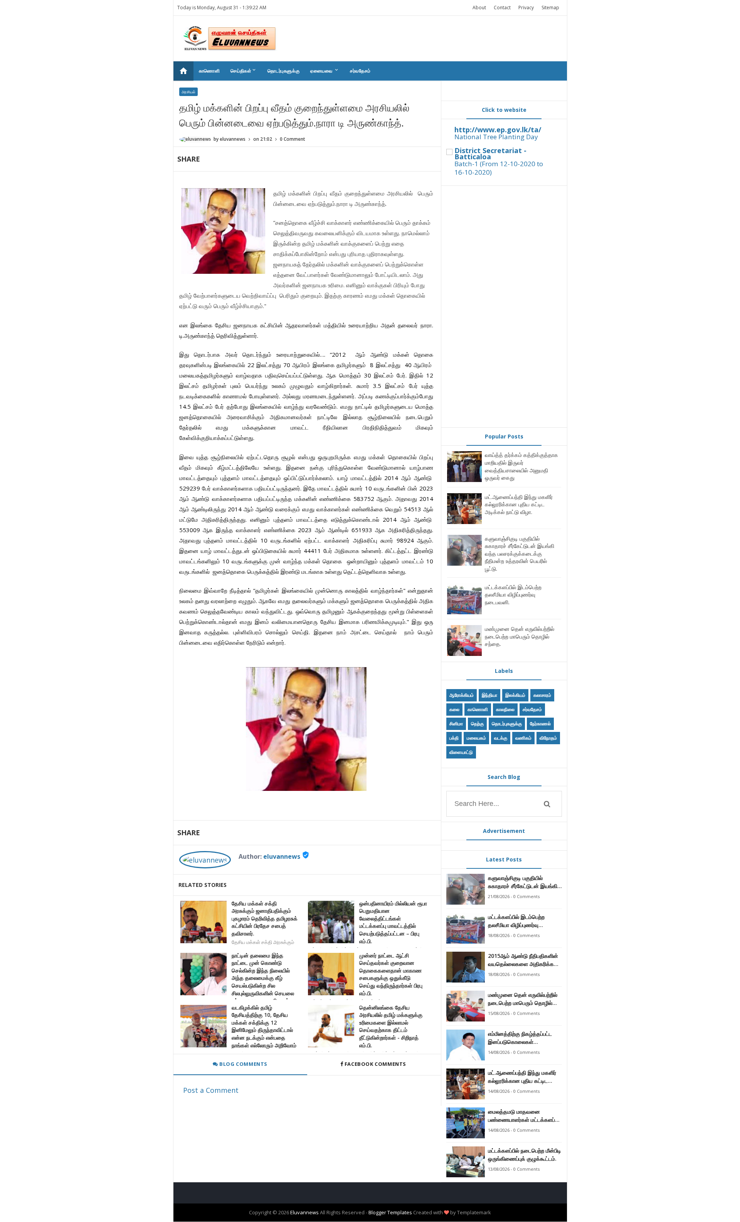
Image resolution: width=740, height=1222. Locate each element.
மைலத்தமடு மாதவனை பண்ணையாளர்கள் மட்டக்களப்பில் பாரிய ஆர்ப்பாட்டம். (525, 1116)
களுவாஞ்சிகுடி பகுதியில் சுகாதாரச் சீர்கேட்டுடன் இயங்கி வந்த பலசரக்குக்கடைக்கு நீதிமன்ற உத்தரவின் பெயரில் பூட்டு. (519, 553)
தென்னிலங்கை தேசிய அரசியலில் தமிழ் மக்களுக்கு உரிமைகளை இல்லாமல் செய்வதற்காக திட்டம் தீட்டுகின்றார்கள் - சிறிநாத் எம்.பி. (390, 1026)
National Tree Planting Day (496, 136)
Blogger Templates (390, 1212)
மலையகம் (476, 738)
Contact (502, 7)
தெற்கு (477, 723)
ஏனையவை (324, 70)
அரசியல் (188, 91)
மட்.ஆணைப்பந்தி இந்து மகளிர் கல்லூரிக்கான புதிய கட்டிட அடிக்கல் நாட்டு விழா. (519, 504)
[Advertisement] (504, 306)
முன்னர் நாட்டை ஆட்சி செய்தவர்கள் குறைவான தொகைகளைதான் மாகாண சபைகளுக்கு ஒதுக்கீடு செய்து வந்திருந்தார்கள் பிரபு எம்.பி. (390, 974)
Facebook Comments (375, 1063)
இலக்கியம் (515, 695)
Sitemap (550, 7)
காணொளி (209, 70)
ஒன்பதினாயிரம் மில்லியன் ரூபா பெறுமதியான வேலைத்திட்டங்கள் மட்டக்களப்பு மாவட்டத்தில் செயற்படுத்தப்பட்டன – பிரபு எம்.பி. (393, 922)
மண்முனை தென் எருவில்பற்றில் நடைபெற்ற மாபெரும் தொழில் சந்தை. (519, 636)
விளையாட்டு (461, 752)
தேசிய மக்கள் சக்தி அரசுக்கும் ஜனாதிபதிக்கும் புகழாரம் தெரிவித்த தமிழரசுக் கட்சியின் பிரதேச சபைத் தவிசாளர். (265, 918)
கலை (454, 709)
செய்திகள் (243, 70)
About (479, 7)
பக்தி (454, 738)
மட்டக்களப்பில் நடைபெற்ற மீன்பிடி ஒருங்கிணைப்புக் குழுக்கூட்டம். (524, 1154)
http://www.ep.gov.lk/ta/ (497, 129)
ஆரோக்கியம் (461, 695)
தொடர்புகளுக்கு (283, 70)
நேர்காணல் (540, 723)
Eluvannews (304, 1212)
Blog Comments (242, 1063)
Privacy (526, 7)
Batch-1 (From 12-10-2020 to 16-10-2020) (498, 168)
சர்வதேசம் (360, 70)
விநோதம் (548, 738)
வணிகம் (523, 738)
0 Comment (292, 139)
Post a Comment (211, 1090)
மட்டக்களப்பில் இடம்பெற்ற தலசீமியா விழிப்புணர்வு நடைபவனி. (513, 594)
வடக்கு (500, 738)
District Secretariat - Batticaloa (490, 153)
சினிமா (456, 723)
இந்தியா (489, 695)
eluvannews (281, 856)
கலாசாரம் (542, 695)
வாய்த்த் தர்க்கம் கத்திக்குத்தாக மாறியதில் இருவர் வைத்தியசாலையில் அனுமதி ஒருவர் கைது (521, 466)
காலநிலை (505, 709)
